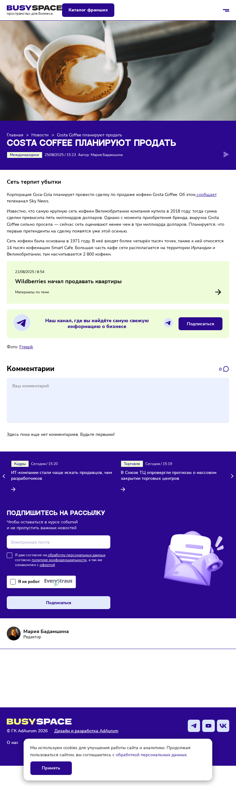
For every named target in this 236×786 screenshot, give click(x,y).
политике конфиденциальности (59, 559)
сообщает (206, 194)
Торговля (132, 463)
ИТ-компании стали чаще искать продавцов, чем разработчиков (61, 475)
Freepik (26, 347)
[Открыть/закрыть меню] (226, 10)
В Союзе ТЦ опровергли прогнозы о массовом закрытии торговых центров (168, 475)
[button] (5, 476)
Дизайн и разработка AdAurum (86, 731)
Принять (51, 768)
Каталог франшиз (88, 10)
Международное (24, 154)
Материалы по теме (32, 292)
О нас (12, 742)
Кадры (20, 463)
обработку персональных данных (76, 555)
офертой (47, 564)
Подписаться (200, 324)
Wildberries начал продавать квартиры (68, 281)
